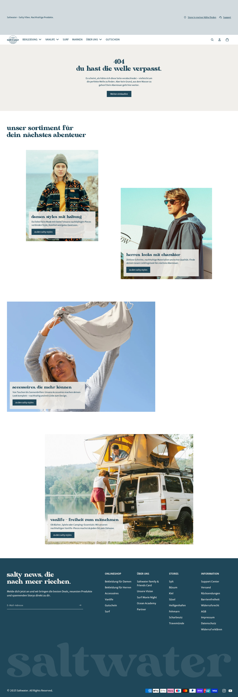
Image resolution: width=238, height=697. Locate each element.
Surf (107, 611)
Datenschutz (208, 623)
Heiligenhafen (177, 605)
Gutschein (111, 605)
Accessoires (112, 593)
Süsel (172, 599)
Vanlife (109, 599)
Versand (206, 587)
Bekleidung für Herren (118, 587)
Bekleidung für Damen (118, 581)
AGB (203, 611)
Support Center (210, 581)
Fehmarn (174, 611)
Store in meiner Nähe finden (202, 17)
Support (227, 17)
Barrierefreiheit (210, 599)
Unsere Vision (145, 591)
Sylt (171, 581)
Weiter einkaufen (119, 94)
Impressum (208, 617)
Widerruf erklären (211, 629)
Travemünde (176, 623)
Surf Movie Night (147, 597)
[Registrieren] (80, 605)
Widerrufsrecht (210, 605)
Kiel (171, 593)
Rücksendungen (210, 593)
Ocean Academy (146, 603)
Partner (141, 609)
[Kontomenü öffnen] (219, 40)
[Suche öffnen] (212, 40)
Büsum (173, 587)
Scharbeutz (175, 617)
